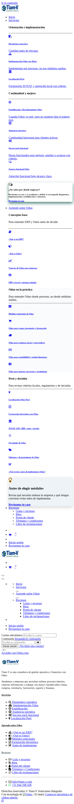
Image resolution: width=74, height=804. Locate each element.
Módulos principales (23, 738)
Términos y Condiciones (26, 769)
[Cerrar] (2, 578)
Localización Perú (21, 718)
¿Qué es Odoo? (21, 735)
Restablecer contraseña (28, 638)
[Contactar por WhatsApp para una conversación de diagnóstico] (2, 800)
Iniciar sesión (16, 542)
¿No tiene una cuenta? (31, 646)
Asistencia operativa (23, 711)
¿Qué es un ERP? (22, 732)
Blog (14, 762)
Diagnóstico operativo (24, 702)
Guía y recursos (21, 759)
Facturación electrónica (25, 742)
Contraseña (7, 638)
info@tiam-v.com (22, 781)
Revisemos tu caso (19, 545)
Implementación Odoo (25, 705)
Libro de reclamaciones (25, 772)
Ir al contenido (9, 3)
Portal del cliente (20, 765)
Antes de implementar (24, 745)
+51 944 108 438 (21, 785)
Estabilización (20, 708)
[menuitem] (12, 17)
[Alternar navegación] (2, 575)
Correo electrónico (11, 635)
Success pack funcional (25, 715)
